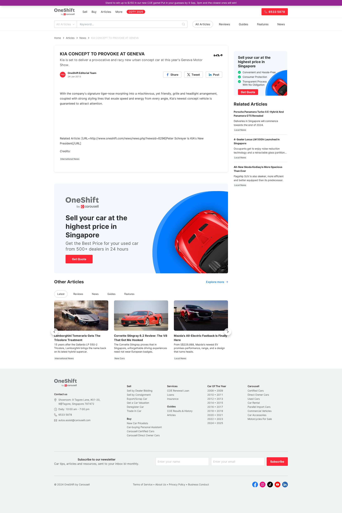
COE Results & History (180, 410)
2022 (210, 418)
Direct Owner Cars (258, 394)
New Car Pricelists (137, 423)
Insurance (172, 398)
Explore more (215, 282)
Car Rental (254, 402)
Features (262, 24)
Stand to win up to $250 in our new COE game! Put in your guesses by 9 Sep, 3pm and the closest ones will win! (171, 2)
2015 (220, 402)
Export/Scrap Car (137, 398)
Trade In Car (134, 410)
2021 (220, 414)
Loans (170, 394)
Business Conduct (198, 484)
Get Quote (79, 259)
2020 (210, 414)
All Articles (63, 24)
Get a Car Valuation (138, 402)
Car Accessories (257, 414)
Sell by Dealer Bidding (139, 390)
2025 (220, 423)
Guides (243, 24)
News (281, 24)
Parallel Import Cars (259, 406)
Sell (84, 12)
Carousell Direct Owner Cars (143, 435)
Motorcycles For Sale (260, 418)
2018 (210, 410)
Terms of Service (142, 484)
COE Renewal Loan (178, 390)
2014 (210, 402)
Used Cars (254, 398)
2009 (220, 390)
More (118, 12)
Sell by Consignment (139, 394)
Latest (60, 293)
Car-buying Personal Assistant (144, 427)
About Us (160, 484)
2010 (210, 394)
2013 (220, 398)
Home (57, 37)
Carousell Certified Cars (140, 431)
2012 (210, 398)
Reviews (224, 24)
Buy (94, 12)
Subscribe (277, 461)
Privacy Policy (177, 484)
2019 (220, 410)
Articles (106, 12)
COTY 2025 (136, 11)
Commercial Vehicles (259, 410)
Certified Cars (256, 390)
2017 (220, 406)
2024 (210, 423)
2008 (210, 390)
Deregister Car (135, 406)
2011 (220, 394)
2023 (220, 418)
